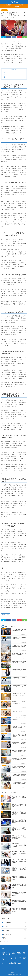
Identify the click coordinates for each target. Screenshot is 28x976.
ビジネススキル (14, 934)
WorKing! (14, 2)
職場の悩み (14, 930)
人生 (8, 614)
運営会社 (12, 972)
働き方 (4, 614)
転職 (14, 938)
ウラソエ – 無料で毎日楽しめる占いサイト (14, 963)
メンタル (14, 926)
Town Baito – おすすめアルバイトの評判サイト (14, 958)
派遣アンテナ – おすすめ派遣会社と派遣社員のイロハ (14, 953)
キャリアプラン (14, 922)
